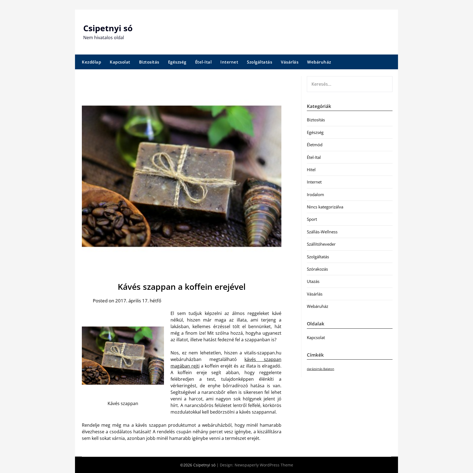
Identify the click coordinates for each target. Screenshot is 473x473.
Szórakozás (317, 269)
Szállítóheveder (321, 244)
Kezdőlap (91, 62)
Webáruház (319, 62)
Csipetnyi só (108, 28)
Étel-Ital (203, 62)
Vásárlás (289, 62)
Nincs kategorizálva (325, 207)
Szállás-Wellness (322, 231)
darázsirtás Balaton (320, 369)
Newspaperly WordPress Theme (264, 465)
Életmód (314, 144)
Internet (229, 62)
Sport (312, 219)
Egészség (177, 62)
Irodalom (315, 194)
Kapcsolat (120, 62)
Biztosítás (149, 62)
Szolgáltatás (259, 62)
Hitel (311, 169)
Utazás (313, 281)
